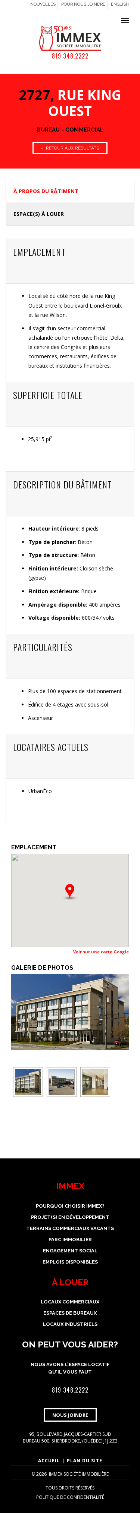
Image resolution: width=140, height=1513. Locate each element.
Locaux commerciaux (70, 1302)
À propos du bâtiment (45, 191)
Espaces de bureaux (70, 1313)
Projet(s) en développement (70, 1217)
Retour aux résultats (70, 148)
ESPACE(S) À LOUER (38, 213)
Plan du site (84, 1460)
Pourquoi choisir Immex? (70, 1206)
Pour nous (83, 4)
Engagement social (70, 1251)
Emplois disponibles (70, 1262)
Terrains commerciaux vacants (70, 1228)
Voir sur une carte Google (101, 951)
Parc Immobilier (70, 1239)
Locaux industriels (70, 1324)
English (120, 4)
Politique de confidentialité (70, 1497)
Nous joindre (70, 1415)
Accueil (49, 1460)
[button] (70, 892)
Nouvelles (43, 4)
